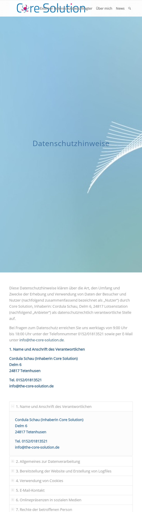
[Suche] (129, 8)
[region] (71, 433)
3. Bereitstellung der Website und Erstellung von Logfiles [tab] (63, 471)
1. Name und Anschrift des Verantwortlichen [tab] (54, 406)
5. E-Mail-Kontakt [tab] (30, 490)
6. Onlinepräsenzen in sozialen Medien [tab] (48, 499)
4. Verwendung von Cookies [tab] (39, 480)
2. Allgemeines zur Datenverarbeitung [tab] (48, 461)
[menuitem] (66, 8)
